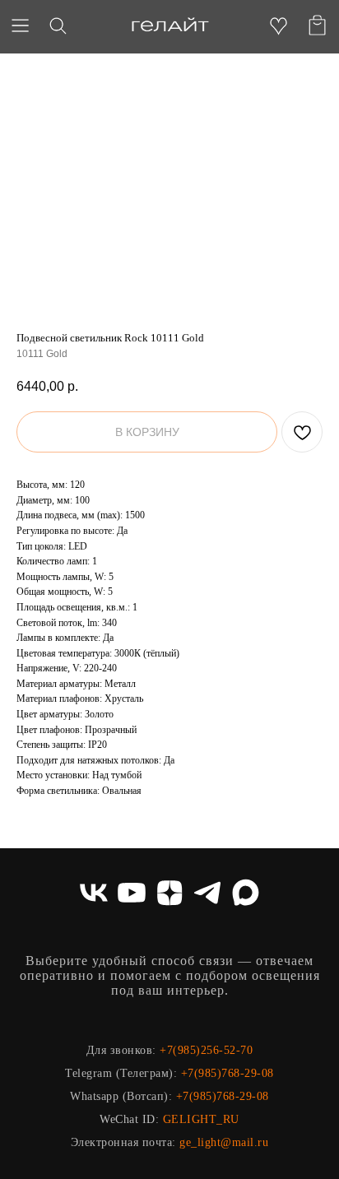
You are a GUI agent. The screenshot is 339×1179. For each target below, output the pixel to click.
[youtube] (131, 892)
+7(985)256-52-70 (206, 1050)
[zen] (169, 892)
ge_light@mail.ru (223, 1142)
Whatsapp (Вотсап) (119, 1096)
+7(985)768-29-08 (227, 1073)
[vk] (93, 892)
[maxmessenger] (245, 892)
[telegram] (207, 892)
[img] (170, 25)
